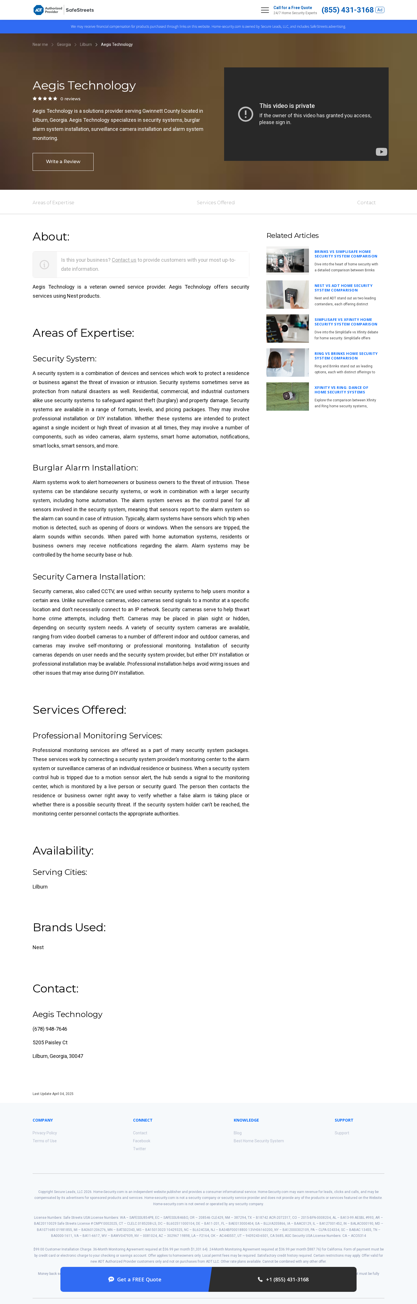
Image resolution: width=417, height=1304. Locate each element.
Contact (366, 202)
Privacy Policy (45, 1133)
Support (342, 1133)
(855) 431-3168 (347, 10)
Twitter (139, 1149)
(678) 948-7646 (50, 1029)
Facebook (141, 1141)
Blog (238, 1133)
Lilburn (86, 44)
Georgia (64, 44)
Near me (40, 44)
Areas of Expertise (53, 202)
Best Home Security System (259, 1141)
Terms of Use (45, 1141)
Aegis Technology (117, 44)
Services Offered (216, 202)
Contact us (124, 260)
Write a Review (63, 161)
